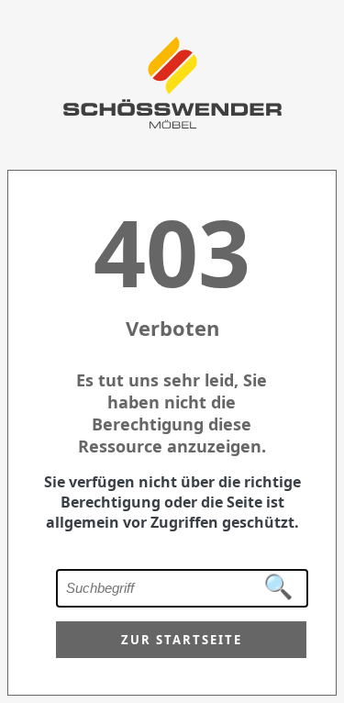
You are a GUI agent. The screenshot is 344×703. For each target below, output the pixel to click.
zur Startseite (181, 639)
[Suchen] (279, 587)
